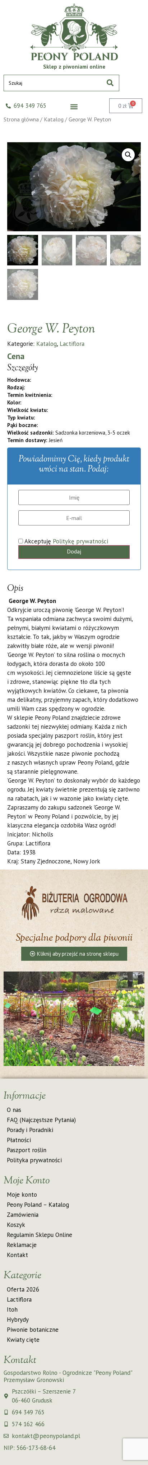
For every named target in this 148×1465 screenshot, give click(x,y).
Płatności (19, 1140)
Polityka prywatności (34, 1160)
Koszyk (16, 1225)
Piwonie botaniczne (33, 1330)
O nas (14, 1110)
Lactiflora (72, 344)
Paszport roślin (26, 1150)
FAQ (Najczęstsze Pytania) (41, 1120)
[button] (74, 107)
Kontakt (17, 1255)
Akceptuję (65, 541)
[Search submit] (110, 83)
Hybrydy (18, 1319)
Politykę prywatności (80, 541)
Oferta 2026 (23, 1289)
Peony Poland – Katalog (38, 1205)
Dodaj (74, 551)
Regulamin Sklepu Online (39, 1235)
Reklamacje (22, 1245)
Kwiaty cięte (23, 1340)
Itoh (12, 1309)
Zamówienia (22, 1215)
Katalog (54, 119)
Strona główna (21, 119)
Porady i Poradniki (30, 1130)
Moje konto (22, 1195)
